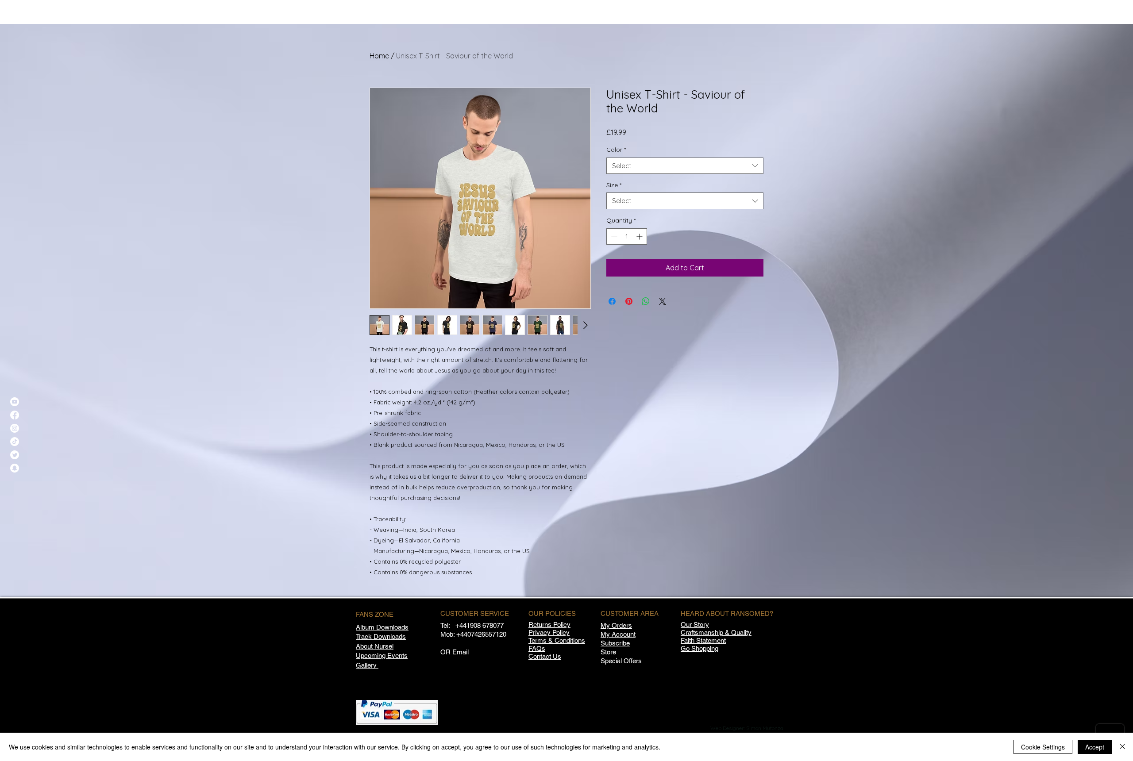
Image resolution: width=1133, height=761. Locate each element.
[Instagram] (14, 428)
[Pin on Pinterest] (629, 301)
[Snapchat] (14, 468)
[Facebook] (14, 415)
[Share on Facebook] (612, 301)
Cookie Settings (1043, 746)
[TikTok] (14, 441)
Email (461, 652)
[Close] (1122, 747)
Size (613, 185)
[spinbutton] (627, 236)
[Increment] (640, 236)
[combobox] (684, 166)
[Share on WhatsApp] (645, 301)
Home (379, 55)
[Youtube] (14, 401)
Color (616, 150)
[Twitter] (14, 454)
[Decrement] (613, 236)
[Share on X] (662, 301)
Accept (1094, 746)
